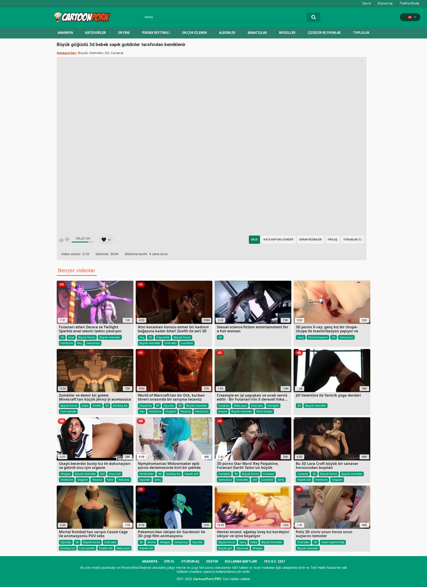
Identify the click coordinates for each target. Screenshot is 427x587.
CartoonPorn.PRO (207, 579)
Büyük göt (225, 548)
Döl (102, 474)
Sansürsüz (93, 343)
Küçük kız (145, 405)
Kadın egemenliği (332, 542)
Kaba (85, 405)
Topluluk (361, 32)
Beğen (61, 240)
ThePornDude (409, 3)
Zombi (97, 405)
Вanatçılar (257, 32)
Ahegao (65, 474)
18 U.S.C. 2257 (274, 561)
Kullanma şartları (241, 561)
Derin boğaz (264, 411)
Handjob (273, 405)
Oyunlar (168, 405)
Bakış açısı (240, 405)
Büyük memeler (90, 53)
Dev (142, 411)
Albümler (227, 32)
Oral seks (171, 343)
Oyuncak (242, 548)
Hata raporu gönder (278, 239)
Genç (300, 337)
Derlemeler (146, 474)
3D (107, 53)
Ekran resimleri (310, 239)
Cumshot (187, 343)
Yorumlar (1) (352, 239)
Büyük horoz (86, 337)
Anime (151, 542)
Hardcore (66, 343)
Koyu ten (115, 474)
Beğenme (67, 240)
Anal (71, 337)
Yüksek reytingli (156, 32)
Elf (157, 405)
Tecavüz (185, 411)
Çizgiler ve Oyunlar (324, 32)
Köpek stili (191, 474)
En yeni (124, 32)
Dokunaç (123, 480)
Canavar (117, 53)
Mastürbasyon (318, 337)
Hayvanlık (162, 337)
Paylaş (332, 239)
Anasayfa (65, 32)
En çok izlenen (194, 32)
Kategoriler (95, 32)
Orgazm (170, 411)
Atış (79, 343)
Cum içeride (68, 411)
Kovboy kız (120, 405)
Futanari (224, 405)
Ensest (222, 411)
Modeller (287, 32)
